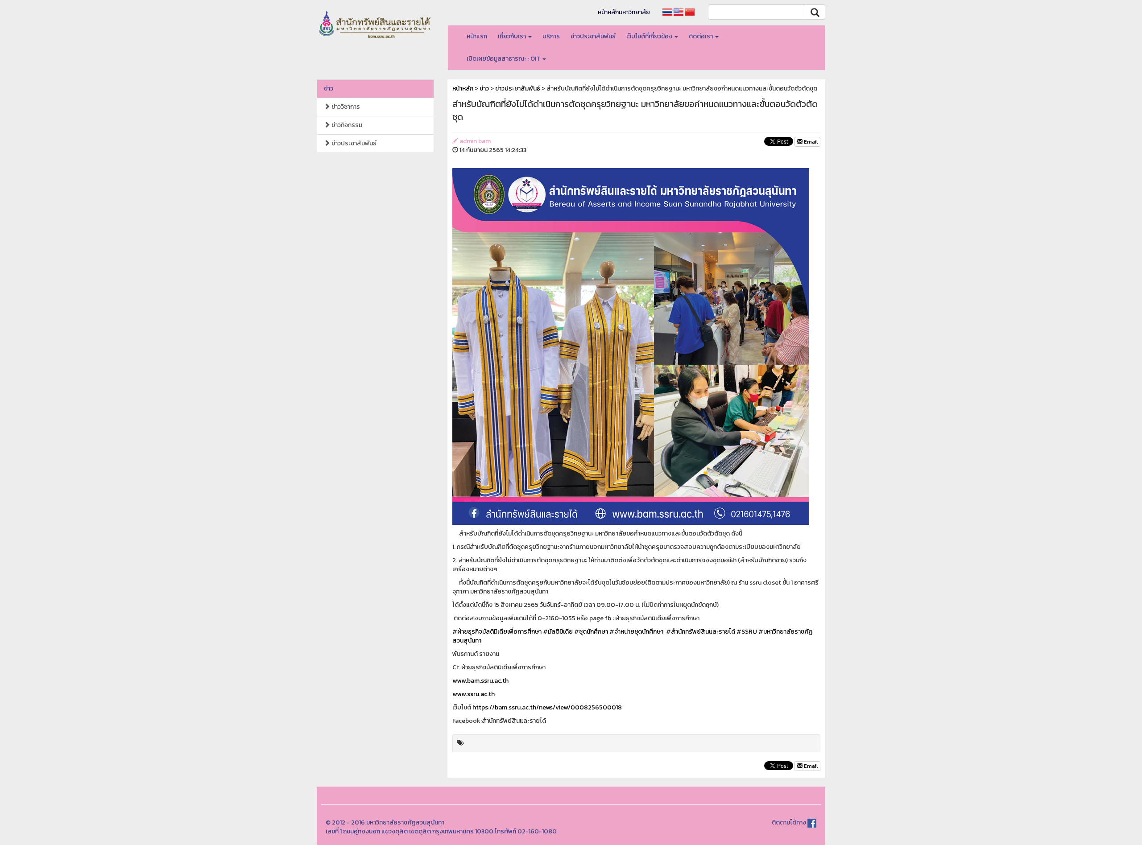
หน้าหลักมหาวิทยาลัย (624, 12)
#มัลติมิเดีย (558, 631)
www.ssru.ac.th (473, 694)
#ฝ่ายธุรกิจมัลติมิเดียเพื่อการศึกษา (497, 631)
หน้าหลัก (462, 88)
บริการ (551, 36)
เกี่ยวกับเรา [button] (512, 36)
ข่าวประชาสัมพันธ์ (593, 36)
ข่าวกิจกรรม (346, 125)
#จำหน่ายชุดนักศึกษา (636, 631)
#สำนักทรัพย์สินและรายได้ (700, 631)
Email (810, 142)
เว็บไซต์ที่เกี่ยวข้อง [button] (650, 36)
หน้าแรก (477, 36)
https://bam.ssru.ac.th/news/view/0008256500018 (547, 707)
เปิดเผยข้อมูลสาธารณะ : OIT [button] (504, 58)
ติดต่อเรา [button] (701, 36)
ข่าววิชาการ (345, 106)
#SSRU (747, 631)
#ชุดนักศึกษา (591, 631)
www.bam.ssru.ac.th (480, 680)
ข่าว (328, 88)
